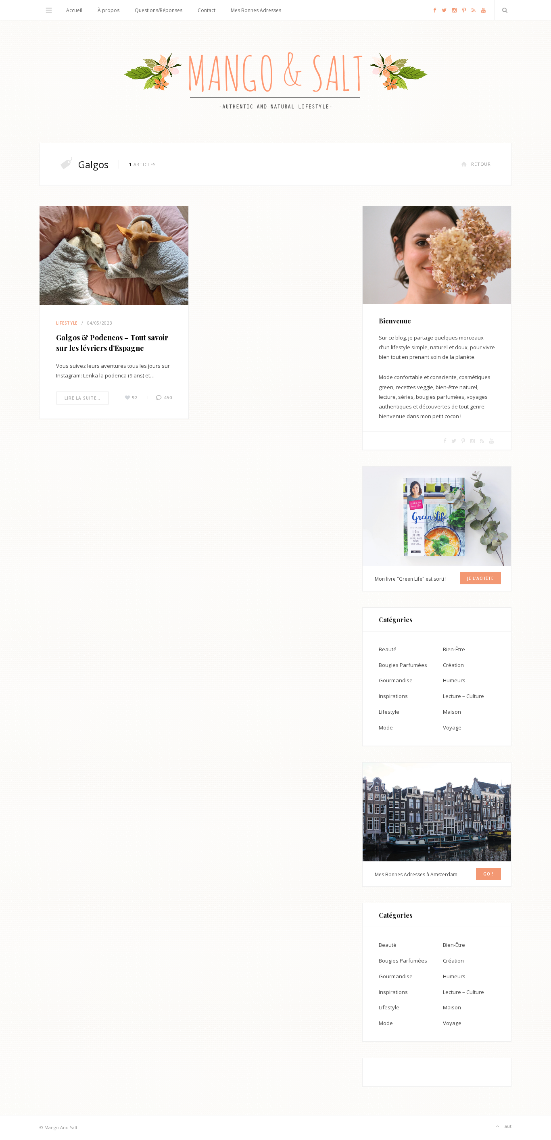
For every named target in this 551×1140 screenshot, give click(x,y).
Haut (505, 1126)
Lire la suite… (82, 398)
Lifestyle (66, 323)
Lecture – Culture (463, 696)
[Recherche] (503, 10)
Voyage (452, 727)
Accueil (74, 10)
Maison (452, 711)
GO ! (488, 874)
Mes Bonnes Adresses (256, 10)
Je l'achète (480, 578)
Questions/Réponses (158, 10)
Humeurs (454, 680)
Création (453, 665)
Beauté (388, 649)
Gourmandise (396, 680)
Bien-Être (454, 649)
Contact (206, 10)
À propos (108, 10)
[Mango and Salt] (275, 81)
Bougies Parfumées (403, 665)
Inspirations (393, 696)
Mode (386, 727)
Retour (481, 164)
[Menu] (49, 10)
